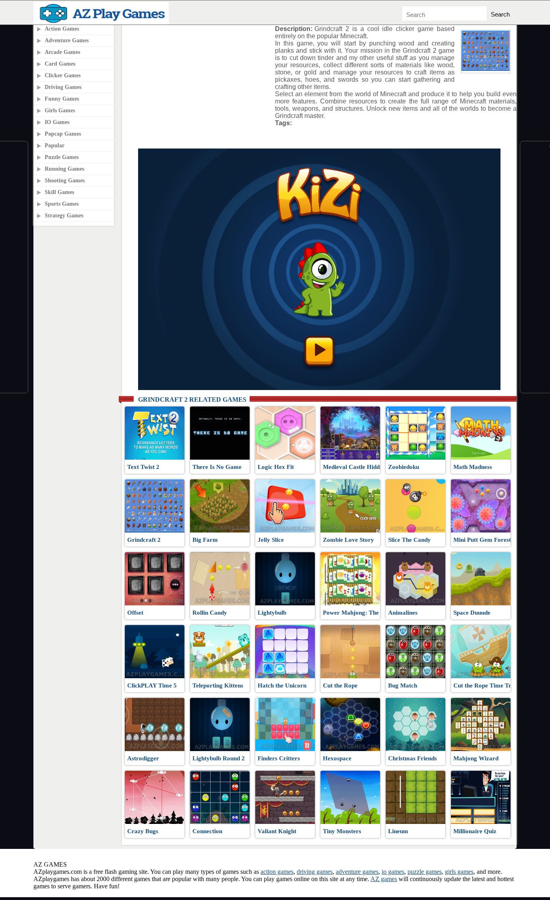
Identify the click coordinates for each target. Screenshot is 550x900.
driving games (315, 871)
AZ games (383, 878)
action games (277, 871)
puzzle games (424, 871)
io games (393, 871)
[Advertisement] (195, 76)
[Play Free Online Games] (102, 22)
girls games (459, 871)
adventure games (357, 871)
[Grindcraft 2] (485, 68)
